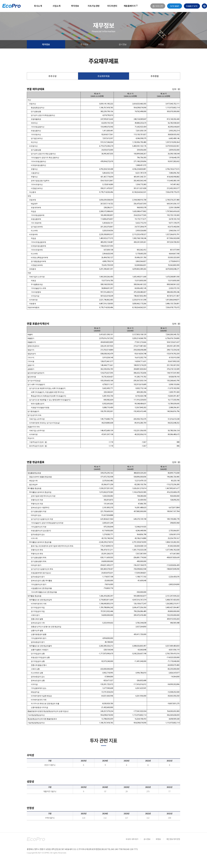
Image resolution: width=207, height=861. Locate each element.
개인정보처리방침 (173, 839)
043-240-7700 (116, 849)
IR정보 (161, 44)
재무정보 (46, 44)
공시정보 (123, 44)
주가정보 (84, 44)
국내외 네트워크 (132, 839)
